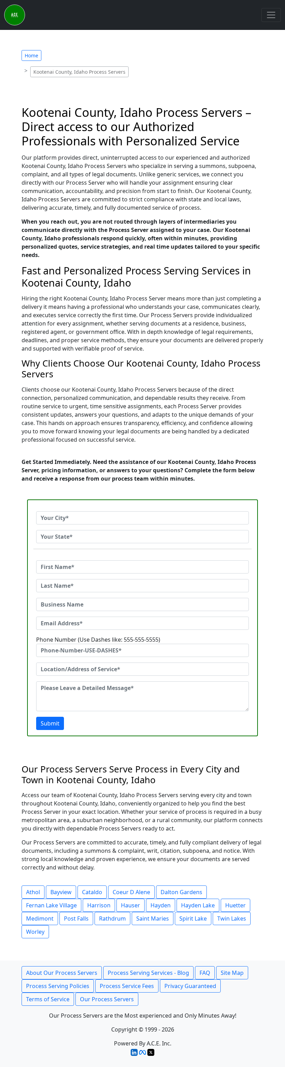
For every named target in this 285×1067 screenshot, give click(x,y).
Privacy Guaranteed (190, 986)
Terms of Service (48, 999)
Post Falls (76, 918)
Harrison (99, 905)
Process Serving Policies (57, 986)
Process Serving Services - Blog (148, 973)
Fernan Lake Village (51, 905)
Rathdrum (112, 918)
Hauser (130, 905)
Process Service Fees (127, 986)
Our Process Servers (107, 999)
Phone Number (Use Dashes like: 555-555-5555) (98, 639)
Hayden (160, 905)
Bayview (61, 892)
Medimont (40, 918)
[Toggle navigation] (271, 15)
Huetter (235, 905)
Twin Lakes (231, 918)
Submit (50, 723)
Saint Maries (152, 918)
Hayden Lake (198, 905)
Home (31, 55)
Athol (33, 892)
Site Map (232, 973)
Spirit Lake (193, 918)
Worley (35, 932)
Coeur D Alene (131, 892)
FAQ (205, 973)
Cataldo (92, 892)
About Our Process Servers (61, 973)
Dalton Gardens (181, 892)
